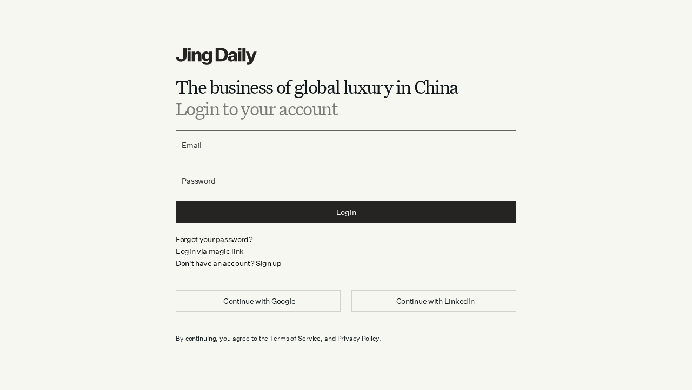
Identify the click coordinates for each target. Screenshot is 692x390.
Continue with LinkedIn (435, 301)
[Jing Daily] (346, 56)
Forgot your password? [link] (214, 239)
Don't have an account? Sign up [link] (229, 263)
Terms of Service (295, 338)
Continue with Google (259, 301)
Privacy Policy (358, 338)
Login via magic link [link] (210, 251)
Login (346, 212)
